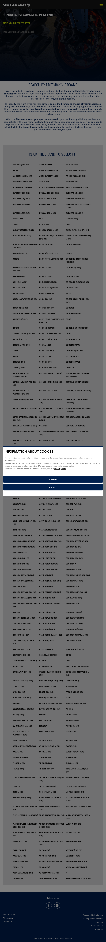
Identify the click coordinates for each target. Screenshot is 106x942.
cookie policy (60, 469)
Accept (53, 487)
